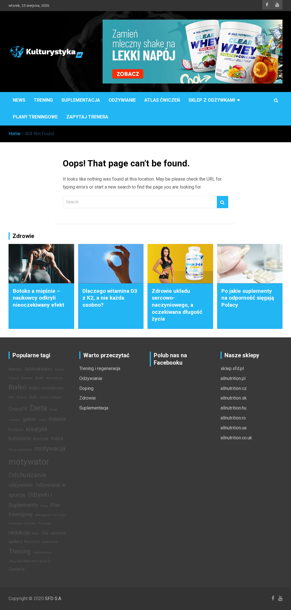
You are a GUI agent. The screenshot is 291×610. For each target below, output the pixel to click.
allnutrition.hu (233, 408)
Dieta (38, 408)
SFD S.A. (53, 598)
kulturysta (20, 438)
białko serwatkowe (46, 388)
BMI (11, 397)
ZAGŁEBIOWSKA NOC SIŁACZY (30, 561)
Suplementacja (80, 100)
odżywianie (21, 485)
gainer (29, 419)
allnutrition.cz (234, 388)
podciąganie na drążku (50, 515)
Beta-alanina (54, 378)
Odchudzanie (27, 475)
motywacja (50, 448)
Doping (86, 388)
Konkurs (16, 429)
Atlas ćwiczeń (162, 100)
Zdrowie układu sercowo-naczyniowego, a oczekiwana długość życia (177, 305)
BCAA (39, 378)
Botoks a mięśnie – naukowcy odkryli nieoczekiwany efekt (38, 298)
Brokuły (22, 397)
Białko (17, 387)
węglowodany (42, 552)
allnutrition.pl (233, 378)
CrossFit (18, 409)
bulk (33, 397)
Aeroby (15, 369)
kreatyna (36, 429)
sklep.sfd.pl (232, 368)
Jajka (42, 420)
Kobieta (57, 419)
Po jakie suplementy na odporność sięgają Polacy (247, 298)
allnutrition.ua (233, 428)
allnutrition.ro (233, 418)
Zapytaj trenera (87, 117)
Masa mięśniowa (20, 450)
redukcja (19, 532)
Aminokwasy (38, 369)
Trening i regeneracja (99, 368)
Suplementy (50, 542)
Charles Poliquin (51, 397)
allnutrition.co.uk (236, 437)
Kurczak (40, 438)
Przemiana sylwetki (22, 523)
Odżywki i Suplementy (30, 499)
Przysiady (44, 523)
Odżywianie (122, 100)
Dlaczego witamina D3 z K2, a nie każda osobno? (109, 298)
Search (222, 202)
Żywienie (17, 569)
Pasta (44, 506)
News (19, 100)
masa (57, 438)
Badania (27, 378)
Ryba (35, 533)
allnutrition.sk (234, 398)
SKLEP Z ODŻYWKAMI (211, 100)
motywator (29, 462)
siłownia (58, 533)
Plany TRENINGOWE (35, 117)
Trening (43, 100)
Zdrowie (87, 398)
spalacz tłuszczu (24, 541)
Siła (44, 533)
